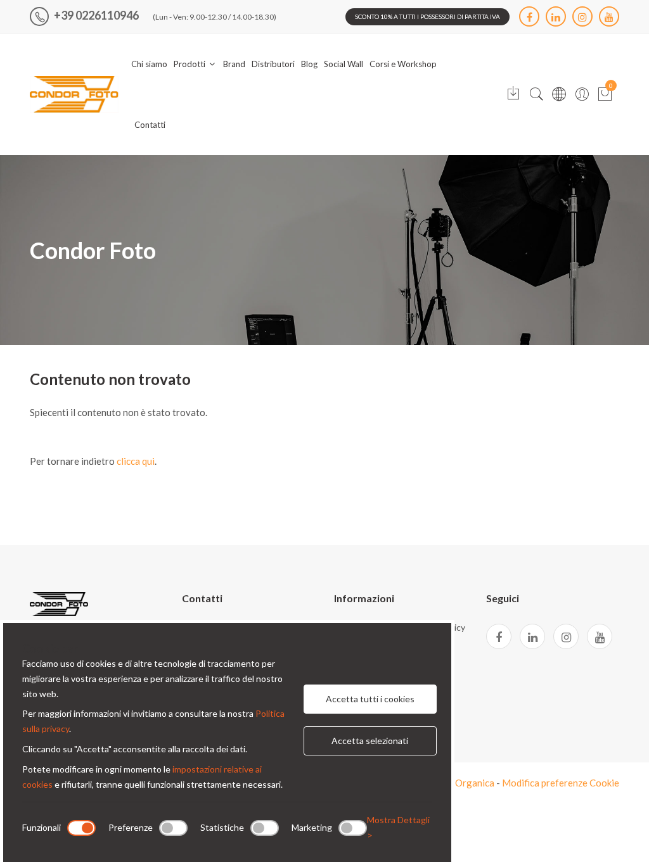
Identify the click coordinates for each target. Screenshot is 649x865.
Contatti (149, 125)
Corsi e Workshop (403, 64)
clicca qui (136, 461)
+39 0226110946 (95, 15)
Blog (309, 64)
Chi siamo (149, 64)
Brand (234, 64)
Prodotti (190, 64)
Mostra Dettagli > (398, 827)
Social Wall (343, 64)
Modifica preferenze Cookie (560, 782)
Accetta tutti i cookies (370, 698)
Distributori (273, 64)
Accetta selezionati (369, 740)
